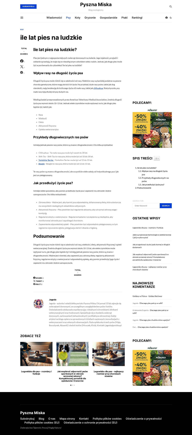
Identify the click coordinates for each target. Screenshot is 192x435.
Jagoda (52, 299)
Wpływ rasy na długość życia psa (154, 173)
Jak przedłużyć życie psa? (153, 184)
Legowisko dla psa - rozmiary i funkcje (36, 372)
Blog (41, 418)
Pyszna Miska (96, 4)
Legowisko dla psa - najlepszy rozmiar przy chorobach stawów (109, 373)
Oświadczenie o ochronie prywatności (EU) (90, 422)
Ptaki (124, 17)
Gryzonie (90, 17)
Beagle (42, 163)
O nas (51, 418)
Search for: (138, 201)
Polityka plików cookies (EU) (42, 422)
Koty (77, 17)
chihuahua (98, 88)
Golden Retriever (155, 296)
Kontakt (84, 418)
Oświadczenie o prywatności (144, 418)
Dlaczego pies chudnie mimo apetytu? (155, 320)
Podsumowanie (144, 187)
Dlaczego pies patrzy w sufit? (151, 303)
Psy (68, 17)
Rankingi (137, 17)
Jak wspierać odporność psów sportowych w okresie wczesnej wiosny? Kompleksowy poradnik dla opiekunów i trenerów (72, 376)
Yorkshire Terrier (46, 160)
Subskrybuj (27, 418)
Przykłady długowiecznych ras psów (155, 179)
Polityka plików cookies (107, 418)
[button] (171, 18)
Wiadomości (54, 17)
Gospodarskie (108, 17)
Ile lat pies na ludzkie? (146, 168)
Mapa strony (67, 418)
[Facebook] (166, 18)
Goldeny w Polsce (140, 296)
